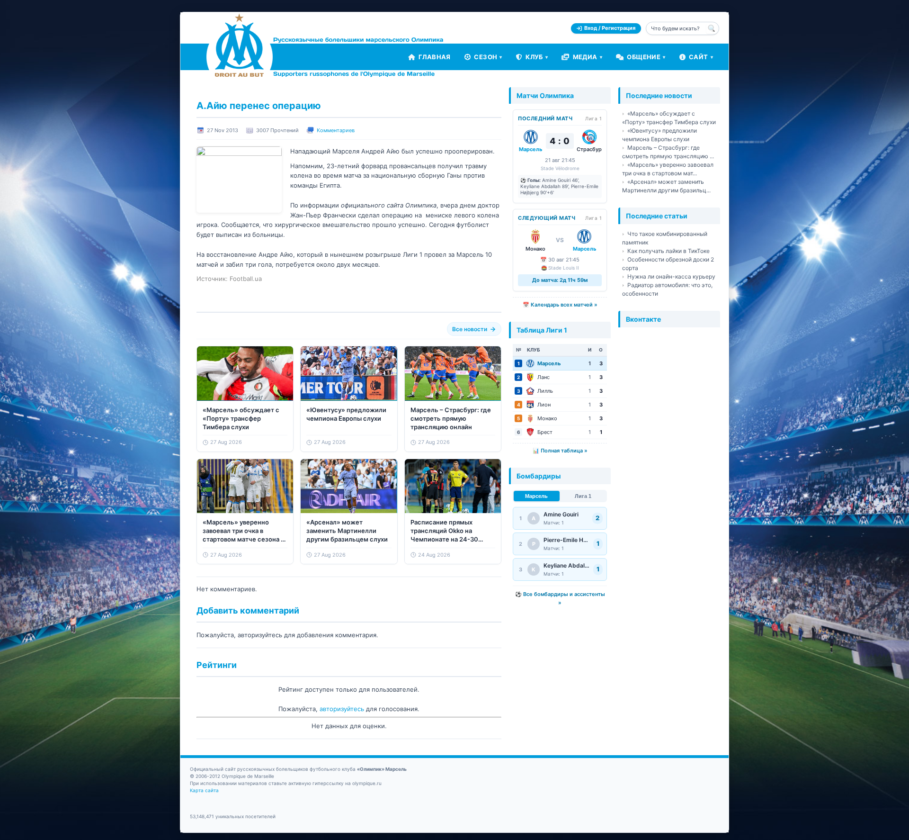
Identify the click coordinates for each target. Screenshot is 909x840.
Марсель (536, 496)
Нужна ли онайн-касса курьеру (671, 276)
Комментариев (336, 130)
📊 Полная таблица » (560, 450)
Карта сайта (204, 790)
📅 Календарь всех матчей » (560, 304)
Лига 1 (583, 496)
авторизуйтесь (342, 709)
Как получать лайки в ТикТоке (668, 250)
